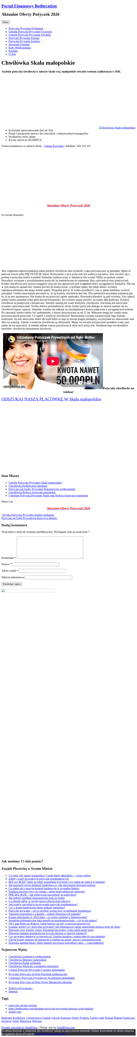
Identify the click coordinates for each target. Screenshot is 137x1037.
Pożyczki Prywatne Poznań (24, 38)
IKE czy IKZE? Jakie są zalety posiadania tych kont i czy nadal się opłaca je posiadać (57, 881)
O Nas (12, 54)
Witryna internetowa (12, 577)
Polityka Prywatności (20, 988)
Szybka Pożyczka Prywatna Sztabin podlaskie (27, 514)
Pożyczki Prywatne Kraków (24, 41)
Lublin (94, 1017)
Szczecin (6, 1021)
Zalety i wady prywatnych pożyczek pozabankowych (39, 878)
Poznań (109, 1017)
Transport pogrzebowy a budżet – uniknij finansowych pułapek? (45, 914)
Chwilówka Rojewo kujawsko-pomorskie (32, 492)
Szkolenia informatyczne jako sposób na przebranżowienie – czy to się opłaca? (53, 920)
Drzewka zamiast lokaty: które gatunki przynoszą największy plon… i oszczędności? (56, 942)
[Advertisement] (68, 101)
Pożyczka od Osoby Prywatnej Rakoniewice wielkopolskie (42, 489)
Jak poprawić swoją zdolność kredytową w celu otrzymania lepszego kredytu (52, 885)
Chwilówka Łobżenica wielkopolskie (30, 956)
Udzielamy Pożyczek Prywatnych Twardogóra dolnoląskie (42, 977)
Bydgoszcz (19, 1017)
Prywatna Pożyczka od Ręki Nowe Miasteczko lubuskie (40, 982)
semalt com (15, 1011)
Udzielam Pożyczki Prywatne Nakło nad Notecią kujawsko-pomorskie (48, 495)
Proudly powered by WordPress (19, 1027)
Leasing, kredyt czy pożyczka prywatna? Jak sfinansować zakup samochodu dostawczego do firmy (64, 926)
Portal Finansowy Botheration (29, 6)
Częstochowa (33, 1017)
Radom (118, 1017)
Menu (6, 22)
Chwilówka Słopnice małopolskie (28, 959)
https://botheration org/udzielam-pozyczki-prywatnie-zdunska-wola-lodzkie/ (51, 1008)
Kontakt (13, 50)
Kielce (75, 1017)
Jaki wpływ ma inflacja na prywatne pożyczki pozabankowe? (43, 904)
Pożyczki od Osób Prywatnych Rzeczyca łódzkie (29, 518)
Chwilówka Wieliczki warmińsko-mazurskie (34, 966)
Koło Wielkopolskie (20, 47)
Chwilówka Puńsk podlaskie (25, 962)
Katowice (65, 1017)
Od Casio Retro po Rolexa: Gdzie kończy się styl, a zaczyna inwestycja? (49, 923)
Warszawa (25, 1021)
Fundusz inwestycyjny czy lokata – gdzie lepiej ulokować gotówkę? (47, 891)
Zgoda (38, 1033)
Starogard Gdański (19, 44)
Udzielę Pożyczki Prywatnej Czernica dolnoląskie (37, 969)
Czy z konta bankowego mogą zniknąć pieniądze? (37, 907)
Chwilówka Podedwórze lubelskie (28, 485)
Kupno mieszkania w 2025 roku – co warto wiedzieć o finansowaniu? (48, 917)
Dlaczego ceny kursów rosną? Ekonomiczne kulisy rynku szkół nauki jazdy (51, 930)
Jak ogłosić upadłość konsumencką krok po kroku (37, 897)
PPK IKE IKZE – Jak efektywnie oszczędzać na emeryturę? (43, 894)
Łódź (101, 1017)
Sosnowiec (129, 1017)
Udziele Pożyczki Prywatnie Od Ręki (30, 34)
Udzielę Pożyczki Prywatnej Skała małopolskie (35, 482)
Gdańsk (46, 1017)
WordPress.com (66, 1027)
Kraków (84, 1017)
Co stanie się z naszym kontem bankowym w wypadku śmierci (44, 888)
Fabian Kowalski (54, 146)
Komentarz (8, 557)
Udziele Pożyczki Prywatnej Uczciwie (30, 31)
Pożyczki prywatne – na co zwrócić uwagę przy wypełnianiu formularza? (50, 910)
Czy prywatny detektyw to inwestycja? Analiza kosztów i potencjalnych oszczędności (57, 936)
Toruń (15, 1021)
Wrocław (37, 1021)
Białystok (6, 1017)
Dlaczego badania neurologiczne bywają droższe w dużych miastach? (48, 933)
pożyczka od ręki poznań (23, 1005)
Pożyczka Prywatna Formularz (26, 28)
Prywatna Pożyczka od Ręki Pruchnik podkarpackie (38, 974)
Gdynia (55, 1017)
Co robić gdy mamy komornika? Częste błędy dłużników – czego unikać (50, 875)
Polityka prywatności (54, 1033)
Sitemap (13, 991)
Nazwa (6, 564)
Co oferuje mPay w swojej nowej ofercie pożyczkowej (39, 901)
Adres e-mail (9, 570)
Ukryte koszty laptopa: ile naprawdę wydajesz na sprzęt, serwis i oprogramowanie (55, 939)
